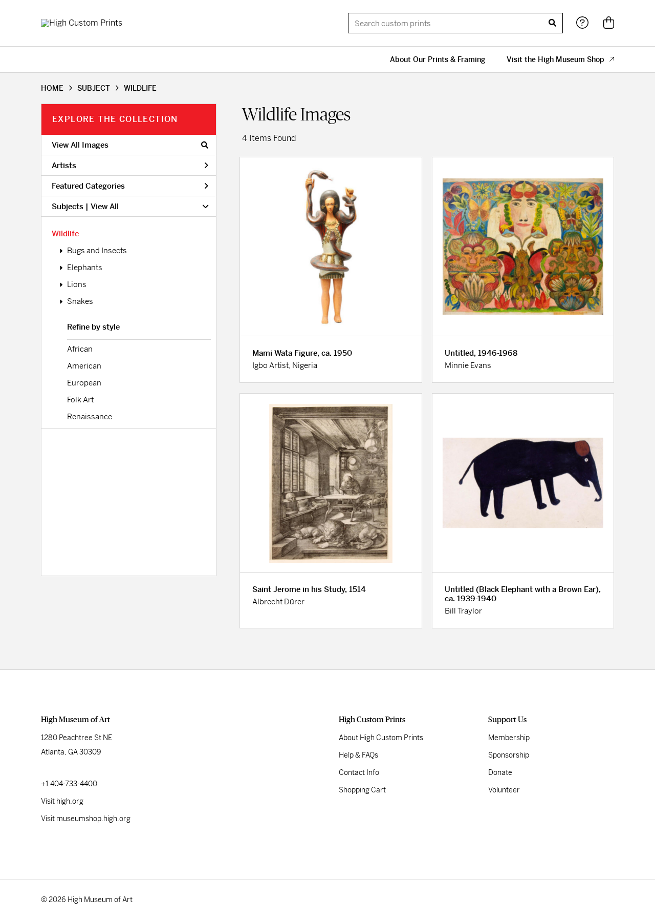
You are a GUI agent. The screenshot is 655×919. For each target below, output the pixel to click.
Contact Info (359, 772)
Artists (64, 165)
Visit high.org (62, 801)
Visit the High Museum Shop (555, 59)
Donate (500, 772)
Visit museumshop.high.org (85, 818)
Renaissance (89, 416)
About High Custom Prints (381, 737)
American (84, 366)
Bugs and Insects (97, 250)
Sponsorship (508, 755)
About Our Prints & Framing (437, 59)
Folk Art (80, 399)
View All (105, 206)
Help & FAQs (358, 755)
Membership (509, 737)
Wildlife (65, 233)
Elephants (84, 267)
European (84, 382)
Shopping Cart (362, 789)
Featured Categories (88, 186)
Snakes (80, 301)
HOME (52, 88)
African (80, 349)
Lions (76, 284)
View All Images (80, 145)
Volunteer (504, 789)
